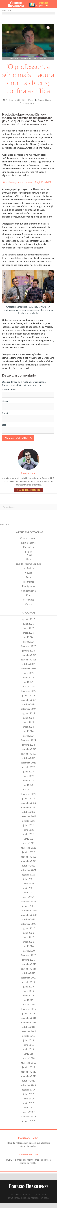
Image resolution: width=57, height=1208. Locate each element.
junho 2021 (28, 883)
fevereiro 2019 (28, 1009)
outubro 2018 (28, 1027)
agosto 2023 (28, 767)
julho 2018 (28, 1040)
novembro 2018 (28, 1022)
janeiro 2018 (28, 1067)
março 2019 (29, 1004)
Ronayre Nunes (44, 100)
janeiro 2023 (28, 798)
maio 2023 (28, 780)
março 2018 (29, 1058)
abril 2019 (28, 1000)
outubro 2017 (28, 1080)
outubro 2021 (28, 865)
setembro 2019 (28, 977)
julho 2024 (28, 717)
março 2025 (29, 686)
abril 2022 (28, 838)
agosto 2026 (28, 619)
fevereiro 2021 (28, 901)
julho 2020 (28, 932)
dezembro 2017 (28, 1071)
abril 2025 (28, 682)
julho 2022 (28, 825)
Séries (28, 595)
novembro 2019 (28, 968)
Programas (28, 581)
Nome (6, 401)
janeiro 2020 (28, 959)
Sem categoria (28, 103)
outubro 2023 (28, 758)
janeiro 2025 (28, 695)
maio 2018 (28, 1049)
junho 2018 (28, 1044)
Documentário (28, 542)
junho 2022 (28, 829)
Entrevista (28, 547)
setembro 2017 (28, 1085)
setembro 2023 (28, 762)
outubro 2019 (28, 973)
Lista (28, 559)
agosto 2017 (28, 1089)
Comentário (9, 389)
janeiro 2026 (28, 650)
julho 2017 (28, 1094)
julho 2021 (28, 879)
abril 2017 (28, 1107)
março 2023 (29, 789)
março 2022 (29, 843)
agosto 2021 (28, 874)
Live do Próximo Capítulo (28, 563)
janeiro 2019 (28, 1013)
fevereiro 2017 (28, 1116)
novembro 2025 (28, 659)
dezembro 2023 (28, 749)
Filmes (28, 551)
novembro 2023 (28, 753)
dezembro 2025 (28, 655)
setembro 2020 (28, 924)
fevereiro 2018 (28, 1062)
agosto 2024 (28, 713)
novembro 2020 (28, 915)
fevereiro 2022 (28, 847)
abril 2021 (28, 892)
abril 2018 (28, 1053)
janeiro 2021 (28, 906)
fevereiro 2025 (28, 691)
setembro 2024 (28, 708)
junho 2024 (28, 722)
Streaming (28, 599)
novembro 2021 (28, 861)
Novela (28, 572)
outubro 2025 (28, 664)
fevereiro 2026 (28, 646)
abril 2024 (28, 731)
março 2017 (29, 1112)
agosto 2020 (28, 928)
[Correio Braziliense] (17, 4)
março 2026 (29, 641)
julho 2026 (28, 623)
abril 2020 (28, 946)
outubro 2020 (28, 919)
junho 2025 (28, 673)
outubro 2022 (28, 812)
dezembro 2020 (28, 910)
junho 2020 (28, 937)
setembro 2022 (28, 816)
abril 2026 (28, 637)
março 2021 (29, 897)
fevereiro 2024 (28, 740)
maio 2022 (28, 834)
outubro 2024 (28, 704)
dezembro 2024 (28, 700)
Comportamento (28, 538)
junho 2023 (28, 776)
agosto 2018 (28, 1035)
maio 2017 (28, 1103)
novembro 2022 (28, 807)
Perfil (28, 577)
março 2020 (29, 950)
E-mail (6, 413)
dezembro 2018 (28, 1018)
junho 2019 (28, 991)
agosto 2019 (28, 982)
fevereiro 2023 (28, 794)
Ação (29, 554)
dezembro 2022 (28, 803)
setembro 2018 (28, 1031)
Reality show (28, 586)
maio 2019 (28, 995)
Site (4, 424)
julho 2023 (28, 771)
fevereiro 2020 (28, 955)
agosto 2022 (28, 820)
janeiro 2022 (28, 852)
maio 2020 (28, 941)
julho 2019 (28, 986)
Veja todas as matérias (28, 489)
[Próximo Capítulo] (39, 4)
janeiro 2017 (28, 1121)
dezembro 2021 (28, 856)
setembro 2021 (28, 870)
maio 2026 (28, 632)
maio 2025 (28, 677)
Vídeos (28, 604)
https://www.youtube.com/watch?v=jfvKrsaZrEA (26, 182)
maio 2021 (28, 888)
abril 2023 (28, 785)
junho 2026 (28, 628)
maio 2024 (28, 726)
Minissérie (28, 568)
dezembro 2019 (28, 964)
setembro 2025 (28, 668)
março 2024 (29, 735)
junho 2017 (28, 1098)
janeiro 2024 (28, 744)
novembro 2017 (28, 1076)
